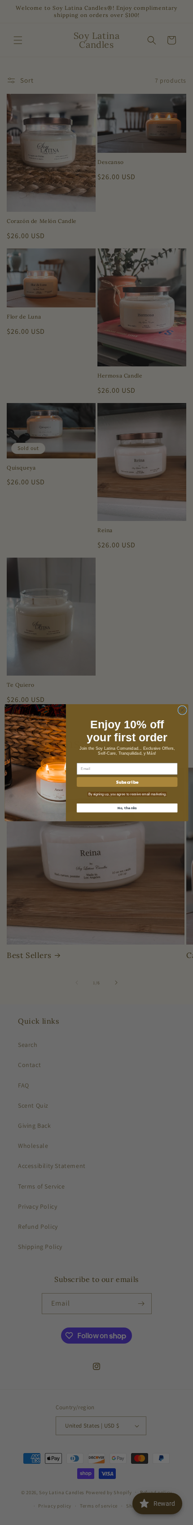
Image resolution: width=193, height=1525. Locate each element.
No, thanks (127, 808)
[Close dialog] (182, 710)
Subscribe (127, 781)
